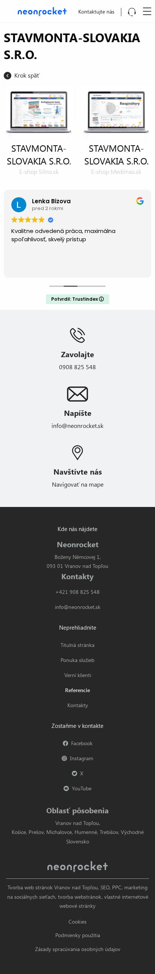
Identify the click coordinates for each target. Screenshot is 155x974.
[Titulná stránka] (40, 11)
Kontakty (77, 705)
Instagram (81, 758)
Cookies (77, 921)
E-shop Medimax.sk (116, 171)
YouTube (81, 788)
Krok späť (27, 75)
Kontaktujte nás (96, 11)
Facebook (82, 743)
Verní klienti (77, 675)
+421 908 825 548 (77, 591)
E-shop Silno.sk (39, 171)
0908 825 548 (77, 367)
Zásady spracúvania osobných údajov (77, 949)
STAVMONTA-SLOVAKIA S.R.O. (39, 154)
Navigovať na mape (77, 484)
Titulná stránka (77, 644)
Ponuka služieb (77, 660)
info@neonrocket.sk (77, 425)
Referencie (77, 690)
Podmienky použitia (77, 935)
